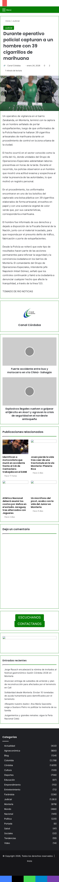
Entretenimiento (12, 789)
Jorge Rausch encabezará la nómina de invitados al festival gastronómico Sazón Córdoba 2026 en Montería (30, 672)
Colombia (9, 760)
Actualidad (9, 746)
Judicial (16, 21)
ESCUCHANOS (29, 617)
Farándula (9, 794)
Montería (8, 804)
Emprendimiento (12, 784)
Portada (8, 823)
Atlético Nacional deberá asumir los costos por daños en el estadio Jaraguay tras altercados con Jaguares (14, 506)
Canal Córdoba (14, 65)
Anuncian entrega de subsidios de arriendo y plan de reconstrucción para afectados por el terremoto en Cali (30, 684)
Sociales (8, 833)
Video (7, 843)
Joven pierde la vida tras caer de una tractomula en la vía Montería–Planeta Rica (42, 463)
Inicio (8, 21)
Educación (9, 780)
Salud (7, 828)
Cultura (8, 770)
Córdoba (8, 765)
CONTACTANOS (30, 624)
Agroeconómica (12, 750)
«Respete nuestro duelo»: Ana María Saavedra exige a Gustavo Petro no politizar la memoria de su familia (30, 707)
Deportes (9, 775)
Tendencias (10, 838)
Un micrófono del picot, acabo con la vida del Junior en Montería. (42, 503)
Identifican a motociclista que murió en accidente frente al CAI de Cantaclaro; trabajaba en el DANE (15, 464)
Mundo (7, 809)
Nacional (8, 814)
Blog (6, 755)
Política (8, 818)
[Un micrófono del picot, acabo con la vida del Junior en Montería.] (44, 488)
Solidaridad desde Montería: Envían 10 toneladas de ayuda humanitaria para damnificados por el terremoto (28, 695)
